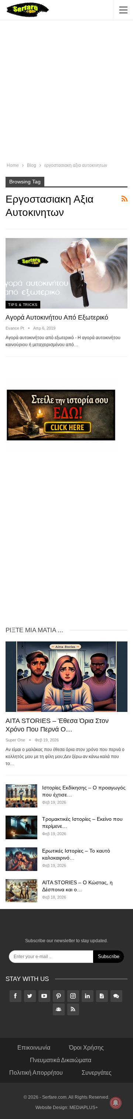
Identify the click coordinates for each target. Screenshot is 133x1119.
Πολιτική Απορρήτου (36, 1073)
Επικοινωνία (33, 1047)
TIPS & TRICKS (23, 305)
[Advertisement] (66, 92)
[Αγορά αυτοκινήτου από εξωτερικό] (66, 273)
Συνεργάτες (97, 1073)
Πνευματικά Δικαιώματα (60, 1060)
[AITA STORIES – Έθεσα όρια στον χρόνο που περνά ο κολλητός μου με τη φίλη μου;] (66, 676)
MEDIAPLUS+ (83, 1107)
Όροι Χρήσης (86, 1047)
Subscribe (108, 956)
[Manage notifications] (116, 1103)
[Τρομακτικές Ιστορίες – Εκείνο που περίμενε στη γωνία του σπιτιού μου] (21, 827)
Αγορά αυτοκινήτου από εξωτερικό (57, 317)
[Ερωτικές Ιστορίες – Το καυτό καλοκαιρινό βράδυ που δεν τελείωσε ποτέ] (21, 859)
